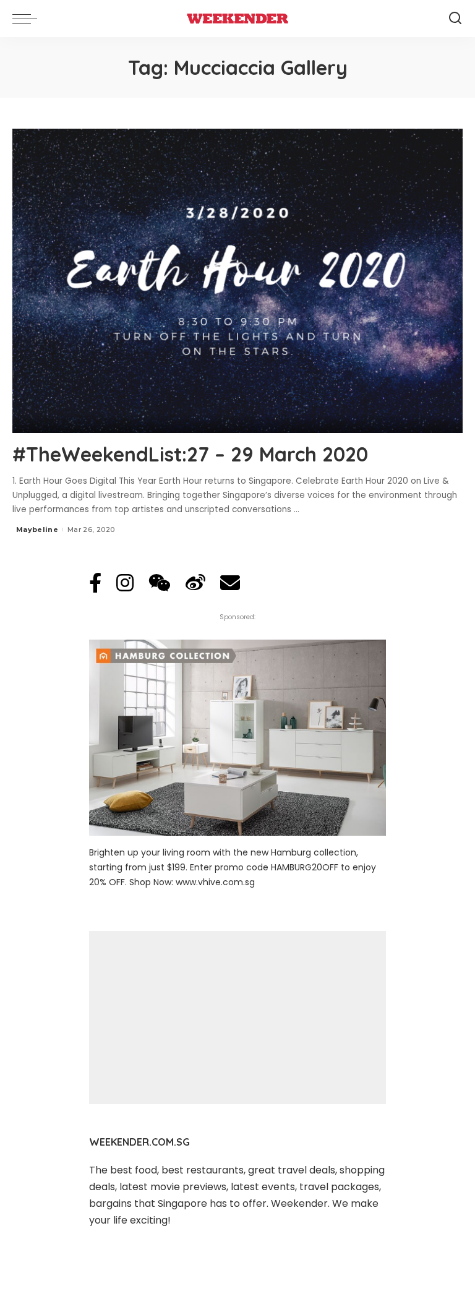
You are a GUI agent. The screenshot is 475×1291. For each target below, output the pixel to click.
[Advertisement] (237, 1017)
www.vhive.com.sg (215, 882)
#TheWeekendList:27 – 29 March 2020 (190, 454)
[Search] (455, 18)
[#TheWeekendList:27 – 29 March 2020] (237, 281)
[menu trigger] (27, 18)
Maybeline (37, 529)
